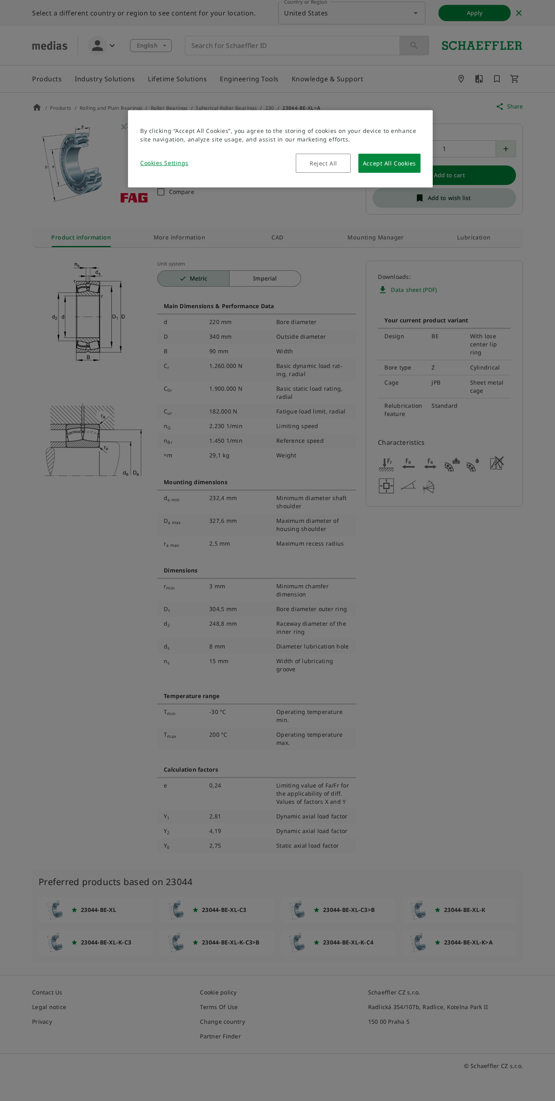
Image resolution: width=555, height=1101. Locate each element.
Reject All (323, 163)
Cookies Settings (164, 163)
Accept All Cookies (389, 163)
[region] (280, 148)
